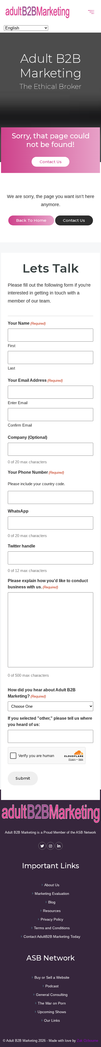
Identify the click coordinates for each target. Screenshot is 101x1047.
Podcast (52, 986)
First (11, 345)
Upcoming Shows (52, 1012)
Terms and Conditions (52, 928)
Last (11, 368)
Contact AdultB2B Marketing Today (52, 936)
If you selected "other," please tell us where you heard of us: (50, 721)
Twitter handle (21, 546)
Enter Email (17, 403)
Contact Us (51, 161)
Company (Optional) (27, 437)
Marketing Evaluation (52, 893)
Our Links (52, 1020)
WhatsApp (18, 511)
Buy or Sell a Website (51, 977)
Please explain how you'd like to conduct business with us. (48, 583)
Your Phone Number (36, 472)
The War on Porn (52, 1003)
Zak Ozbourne (87, 1041)
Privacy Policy (52, 919)
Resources (52, 911)
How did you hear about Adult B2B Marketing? (42, 693)
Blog (51, 902)
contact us (74, 220)
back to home (31, 220)
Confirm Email (20, 425)
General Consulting (52, 995)
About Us (51, 885)
